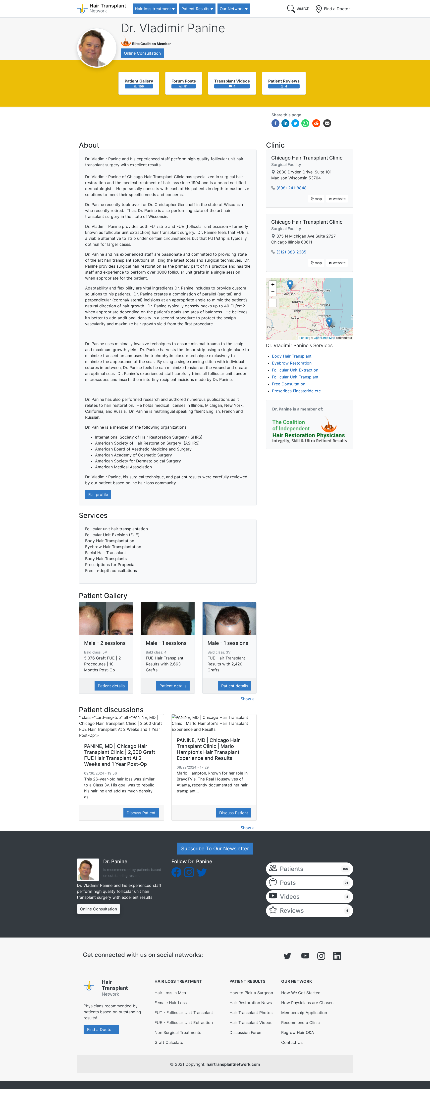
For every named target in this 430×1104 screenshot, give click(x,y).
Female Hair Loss (171, 1002)
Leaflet (304, 337)
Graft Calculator (170, 1042)
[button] (329, 322)
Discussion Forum (246, 1032)
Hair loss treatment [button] (153, 8)
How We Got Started (301, 992)
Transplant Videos (232, 81)
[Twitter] (295, 123)
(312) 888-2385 (291, 251)
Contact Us (292, 1042)
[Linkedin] (285, 123)
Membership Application (304, 1012)
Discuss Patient (141, 812)
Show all (249, 698)
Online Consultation (142, 53)
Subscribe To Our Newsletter (215, 849)
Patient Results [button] (195, 8)
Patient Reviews (284, 81)
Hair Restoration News (250, 1002)
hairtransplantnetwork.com (233, 1064)
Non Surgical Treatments (178, 1032)
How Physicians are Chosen (307, 1002)
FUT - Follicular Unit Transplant (184, 1012)
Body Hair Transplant (292, 356)
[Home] (91, 989)
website (339, 199)
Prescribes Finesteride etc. (297, 390)
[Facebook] (275, 123)
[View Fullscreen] (272, 303)
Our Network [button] (232, 8)
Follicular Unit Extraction (295, 370)
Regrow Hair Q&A (297, 1032)
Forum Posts (183, 81)
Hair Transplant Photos (250, 1012)
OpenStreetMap (324, 337)
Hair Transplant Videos (250, 1022)
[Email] (327, 123)
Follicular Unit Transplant (295, 376)
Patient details (111, 685)
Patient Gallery (139, 81)
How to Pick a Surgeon (251, 992)
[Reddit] (316, 124)
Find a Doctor (336, 8)
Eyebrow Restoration (292, 363)
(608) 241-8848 (291, 187)
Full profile (98, 494)
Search (302, 8)
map (318, 199)
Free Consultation (288, 383)
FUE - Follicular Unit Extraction (184, 1022)
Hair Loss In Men (170, 992)
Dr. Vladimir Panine (173, 28)
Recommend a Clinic (300, 1022)
